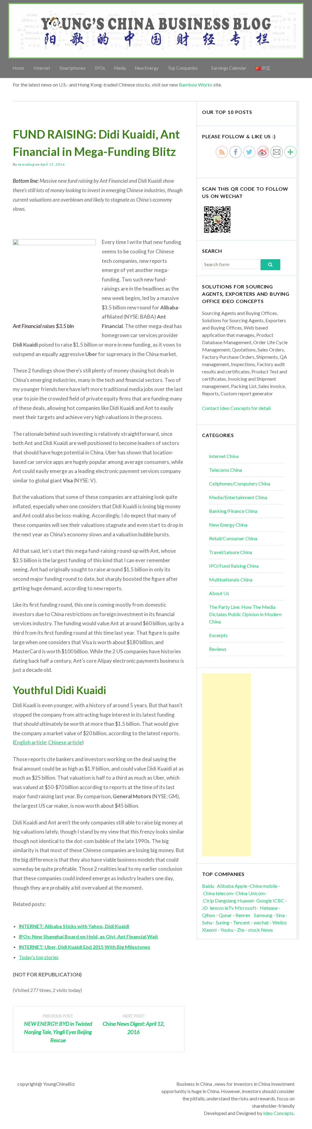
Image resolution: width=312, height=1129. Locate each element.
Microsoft (245, 908)
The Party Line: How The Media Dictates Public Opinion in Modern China (245, 614)
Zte (240, 930)
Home (18, 68)
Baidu (208, 886)
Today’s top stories (38, 957)
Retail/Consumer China (233, 538)
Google (264, 900)
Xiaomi (209, 930)
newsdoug (26, 164)
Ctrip (208, 900)
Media (120, 68)
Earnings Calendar (228, 68)
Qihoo (208, 915)
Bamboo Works (195, 84)
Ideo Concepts (278, 1113)
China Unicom (250, 893)
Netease (269, 908)
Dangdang (225, 900)
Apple (241, 886)
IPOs (100, 68)
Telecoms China (225, 470)
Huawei (245, 900)
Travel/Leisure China (230, 552)
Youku (227, 930)
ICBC (279, 900)
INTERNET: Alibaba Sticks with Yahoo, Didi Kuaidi (74, 926)
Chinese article (65, 742)
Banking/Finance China (233, 511)
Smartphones (72, 68)
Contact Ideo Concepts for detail (236, 408)
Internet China (224, 456)
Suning (222, 922)
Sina (280, 915)
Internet (42, 68)
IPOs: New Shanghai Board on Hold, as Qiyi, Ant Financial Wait (88, 936)
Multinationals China (230, 579)
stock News (260, 930)
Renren (244, 915)
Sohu (207, 922)
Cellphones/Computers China (239, 483)
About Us (219, 593)
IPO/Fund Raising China (234, 566)
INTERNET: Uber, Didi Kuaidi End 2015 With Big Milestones (84, 947)
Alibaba (225, 886)
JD (205, 908)
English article (30, 742)
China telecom (218, 893)
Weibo (280, 922)
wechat (262, 922)
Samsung (263, 915)
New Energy (146, 68)
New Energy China (228, 524)
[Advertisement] (226, 764)
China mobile (263, 886)
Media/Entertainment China (238, 497)
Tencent (241, 922)
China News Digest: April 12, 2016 (134, 1024)
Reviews (217, 649)
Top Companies (183, 68)
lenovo (217, 908)
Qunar (225, 915)
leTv (229, 908)
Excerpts (218, 635)
